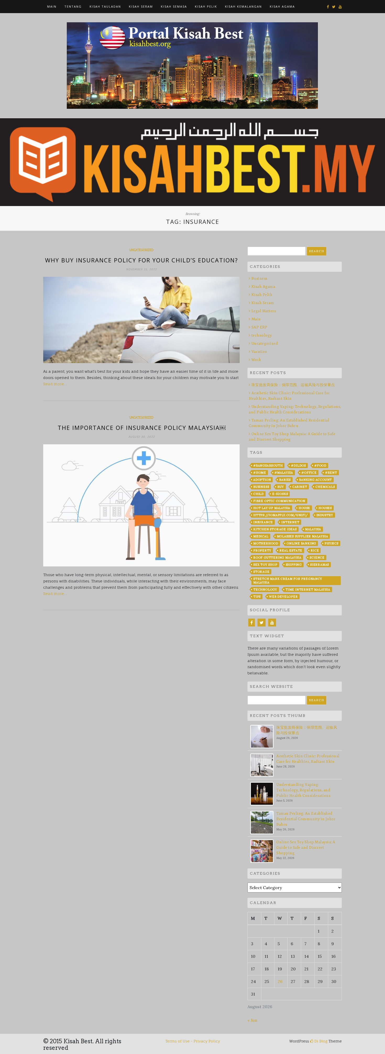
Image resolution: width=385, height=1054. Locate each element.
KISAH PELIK (206, 6)
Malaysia (313, 529)
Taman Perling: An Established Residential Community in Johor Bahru (306, 819)
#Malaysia (283, 472)
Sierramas (319, 564)
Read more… (55, 384)
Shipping (294, 564)
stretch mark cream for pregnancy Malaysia (287, 580)
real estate (290, 550)
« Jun (252, 1020)
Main (52, 6)
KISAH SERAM (141, 6)
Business (259, 278)
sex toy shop (265, 564)
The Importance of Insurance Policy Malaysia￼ (142, 427)
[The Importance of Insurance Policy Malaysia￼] (141, 505)
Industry (324, 515)
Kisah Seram (262, 303)
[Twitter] (261, 622)
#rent (331, 472)
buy (280, 487)
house (304, 508)
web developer (283, 596)
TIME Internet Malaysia (307, 589)
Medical (260, 536)
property (262, 550)
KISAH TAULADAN (105, 6)
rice (315, 550)
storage (261, 572)
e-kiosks (280, 494)
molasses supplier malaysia (302, 536)
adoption (262, 480)
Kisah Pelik (261, 295)
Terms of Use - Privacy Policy (192, 1041)
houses (325, 508)
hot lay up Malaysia (271, 508)
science (317, 557)
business (261, 487)
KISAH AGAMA (282, 6)
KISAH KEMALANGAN (243, 6)
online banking (301, 543)
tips (257, 596)
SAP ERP (259, 327)
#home (259, 472)
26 (280, 981)
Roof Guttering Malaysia (277, 557)
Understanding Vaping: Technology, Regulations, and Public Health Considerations (303, 790)
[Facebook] (251, 622)
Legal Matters (263, 311)
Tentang (73, 6)
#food (320, 465)
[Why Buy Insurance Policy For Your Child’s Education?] (141, 320)
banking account (315, 480)
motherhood (265, 543)
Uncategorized (141, 250)
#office (309, 472)
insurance (263, 522)
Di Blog (320, 1041)
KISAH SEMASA (174, 6)
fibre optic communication (279, 501)
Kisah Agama (263, 286)
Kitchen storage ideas (275, 529)
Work (256, 360)
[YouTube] (272, 622)
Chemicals (325, 487)
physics (331, 543)
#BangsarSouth (268, 465)
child (258, 494)
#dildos (298, 465)
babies (285, 480)
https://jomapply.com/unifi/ (280, 515)
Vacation (259, 351)
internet (290, 522)
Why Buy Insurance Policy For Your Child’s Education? (141, 260)
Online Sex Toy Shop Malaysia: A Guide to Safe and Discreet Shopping (306, 847)
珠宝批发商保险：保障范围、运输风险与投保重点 (293, 385)
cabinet (299, 487)
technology (261, 335)
